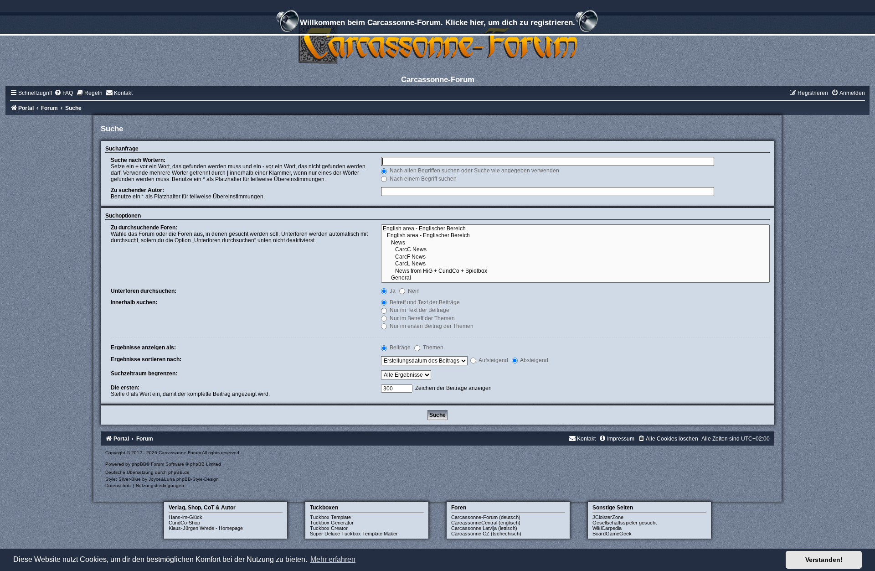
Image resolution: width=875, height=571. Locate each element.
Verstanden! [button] (824, 559)
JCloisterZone (607, 517)
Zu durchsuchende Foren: (144, 227)
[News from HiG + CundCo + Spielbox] (575, 271)
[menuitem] (63, 93)
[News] (575, 243)
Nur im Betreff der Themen (421, 318)
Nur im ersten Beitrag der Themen (431, 326)
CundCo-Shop (184, 522)
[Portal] (437, 43)
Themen (432, 347)
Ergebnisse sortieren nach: (146, 359)
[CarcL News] (575, 264)
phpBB (139, 464)
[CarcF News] (575, 257)
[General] (575, 278)
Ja (392, 291)
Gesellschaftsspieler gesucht (624, 522)
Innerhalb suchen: (134, 302)
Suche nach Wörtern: (138, 160)
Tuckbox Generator (332, 522)
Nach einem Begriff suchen (422, 179)
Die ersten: (125, 387)
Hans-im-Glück (185, 517)
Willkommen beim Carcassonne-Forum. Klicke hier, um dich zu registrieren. (437, 22)
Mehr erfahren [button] (332, 559)
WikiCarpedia (607, 528)
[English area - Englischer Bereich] (575, 229)
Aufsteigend (493, 360)
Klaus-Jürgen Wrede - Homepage (206, 528)
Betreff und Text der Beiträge (424, 302)
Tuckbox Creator (329, 528)
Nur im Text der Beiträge (418, 310)
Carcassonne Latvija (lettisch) (484, 528)
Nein (413, 291)
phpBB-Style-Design (197, 479)
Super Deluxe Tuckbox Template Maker (354, 533)
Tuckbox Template (330, 517)
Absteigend (533, 360)
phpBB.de (179, 472)
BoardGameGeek (612, 533)
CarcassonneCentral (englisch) (485, 522)
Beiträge (399, 347)
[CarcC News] (575, 250)
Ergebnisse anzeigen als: (143, 347)
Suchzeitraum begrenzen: (144, 373)
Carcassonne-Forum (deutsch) (485, 517)
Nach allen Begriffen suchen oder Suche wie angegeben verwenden (473, 170)
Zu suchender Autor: (137, 190)
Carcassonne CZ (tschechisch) (486, 533)
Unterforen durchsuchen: (143, 291)
